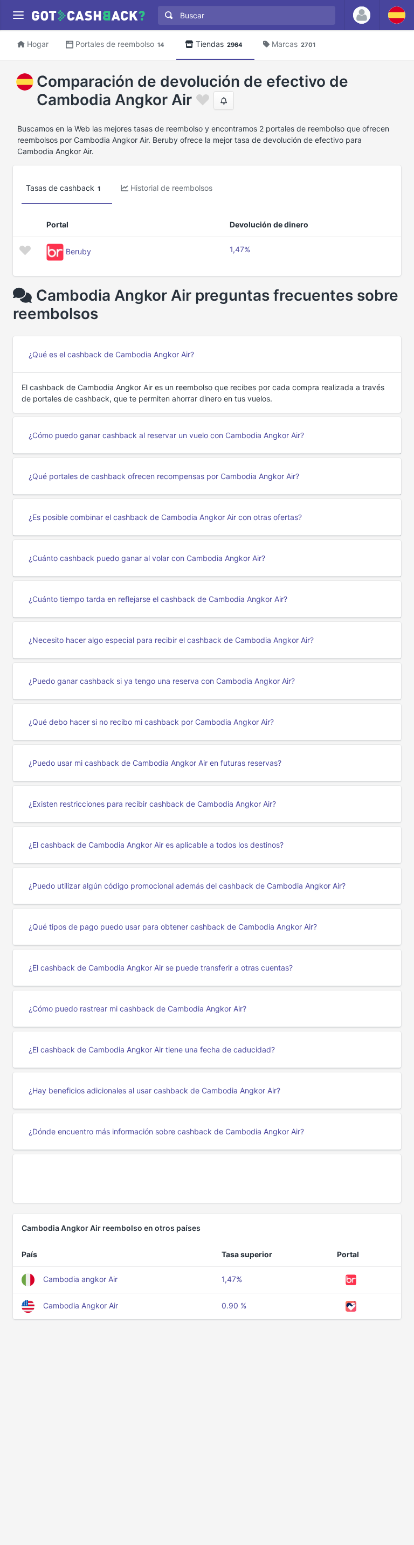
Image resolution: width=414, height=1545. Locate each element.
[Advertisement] (207, 1178)
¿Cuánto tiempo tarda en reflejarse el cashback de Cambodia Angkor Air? (158, 599)
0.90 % (234, 1305)
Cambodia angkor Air (80, 1279)
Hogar (38, 44)
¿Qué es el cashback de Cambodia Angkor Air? (111, 354)
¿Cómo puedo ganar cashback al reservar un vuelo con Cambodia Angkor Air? (166, 435)
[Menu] (18, 15)
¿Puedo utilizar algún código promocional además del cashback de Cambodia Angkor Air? (187, 885)
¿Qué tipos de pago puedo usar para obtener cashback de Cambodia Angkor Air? (173, 926)
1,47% (240, 249)
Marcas (293, 44)
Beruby (78, 251)
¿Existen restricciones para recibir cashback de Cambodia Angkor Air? (152, 803)
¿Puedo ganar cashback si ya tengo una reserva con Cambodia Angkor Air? (162, 680)
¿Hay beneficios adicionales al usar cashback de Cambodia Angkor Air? (154, 1090)
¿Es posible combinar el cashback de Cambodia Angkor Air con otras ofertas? (165, 517)
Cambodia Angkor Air (80, 1305)
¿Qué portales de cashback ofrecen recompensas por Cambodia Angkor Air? (164, 476)
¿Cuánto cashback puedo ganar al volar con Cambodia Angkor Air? (147, 558)
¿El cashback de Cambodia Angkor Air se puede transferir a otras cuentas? (161, 967)
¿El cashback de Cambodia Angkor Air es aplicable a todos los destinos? (156, 844)
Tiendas (219, 44)
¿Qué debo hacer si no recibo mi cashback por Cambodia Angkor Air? (151, 721)
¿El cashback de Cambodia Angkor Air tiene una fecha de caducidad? (152, 1049)
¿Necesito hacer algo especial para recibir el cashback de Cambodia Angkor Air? (171, 640)
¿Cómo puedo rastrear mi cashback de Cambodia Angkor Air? (137, 1008)
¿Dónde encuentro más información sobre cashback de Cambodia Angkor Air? (166, 1131)
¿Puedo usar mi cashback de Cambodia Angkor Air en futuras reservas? (155, 762)
